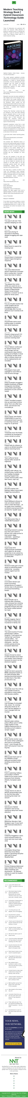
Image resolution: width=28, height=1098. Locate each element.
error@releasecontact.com (9, 204)
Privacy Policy (10, 1096)
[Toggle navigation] (14, 2)
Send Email (9, 187)
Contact (24, 1096)
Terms (3, 1096)
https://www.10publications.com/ (15, 193)
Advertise (17, 1096)
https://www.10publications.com (11, 181)
